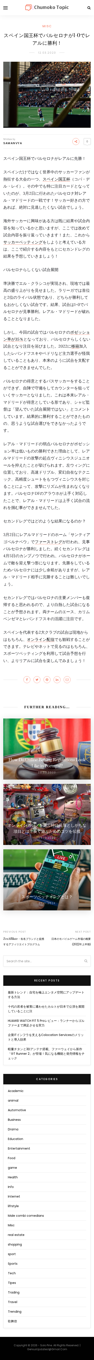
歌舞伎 (12, 1321)
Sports (12, 1263)
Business (14, 1120)
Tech (12, 1273)
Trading (13, 1292)
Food (11, 1158)
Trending (14, 1311)
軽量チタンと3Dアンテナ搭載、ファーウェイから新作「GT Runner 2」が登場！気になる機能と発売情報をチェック (46, 1053)
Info (11, 1187)
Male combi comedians (26, 1215)
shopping (15, 1244)
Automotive (17, 1110)
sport (12, 1254)
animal (13, 1100)
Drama (13, 1129)
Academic (16, 1091)
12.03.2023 (47, 53)
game (12, 1167)
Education (15, 1139)
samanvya (12, 143)
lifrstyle (13, 1206)
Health (13, 1177)
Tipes (12, 1283)
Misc (47, 26)
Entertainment (19, 1148)
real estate (16, 1235)
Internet (14, 1196)
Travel (12, 1302)
